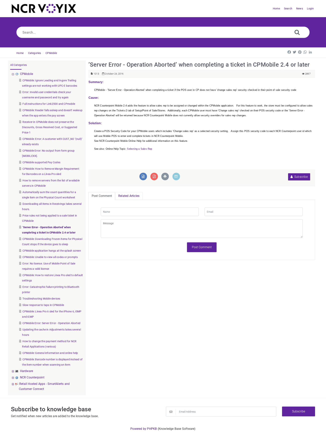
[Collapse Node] (13, 74)
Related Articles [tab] (128, 196)
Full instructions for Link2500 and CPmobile (48, 103)
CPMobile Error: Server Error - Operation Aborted (51, 323)
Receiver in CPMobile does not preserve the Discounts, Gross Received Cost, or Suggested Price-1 (49, 127)
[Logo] (44, 8)
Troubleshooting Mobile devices (41, 298)
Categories (34, 53)
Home (20, 53)
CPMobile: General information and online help (50, 352)
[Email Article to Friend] (176, 176)
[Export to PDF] (154, 176)
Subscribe (301, 177)
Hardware (26, 371)
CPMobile (51, 53)
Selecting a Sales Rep (139, 148)
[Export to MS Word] (143, 176)
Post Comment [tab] (102, 196)
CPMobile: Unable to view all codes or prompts (50, 257)
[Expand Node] (13, 371)
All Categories (18, 64)
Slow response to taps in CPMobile (43, 305)
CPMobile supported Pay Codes (41, 162)
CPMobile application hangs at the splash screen (51, 250)
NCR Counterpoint (32, 377)
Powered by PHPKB (143, 429)
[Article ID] (92, 73)
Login (310, 8)
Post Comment (202, 247)
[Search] (297, 32)
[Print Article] (165, 176)
